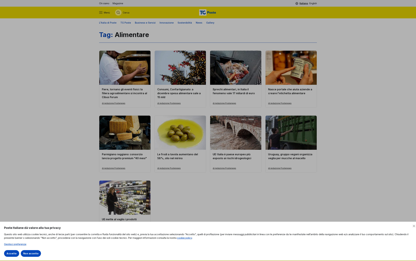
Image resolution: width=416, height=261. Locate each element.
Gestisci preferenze (15, 244)
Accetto (11, 253)
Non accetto (31, 253)
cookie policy (184, 237)
